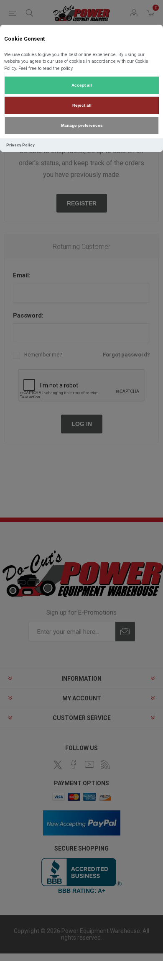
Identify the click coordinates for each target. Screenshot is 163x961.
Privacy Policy (20, 145)
